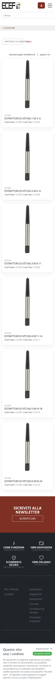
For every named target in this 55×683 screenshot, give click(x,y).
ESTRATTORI (9, 28)
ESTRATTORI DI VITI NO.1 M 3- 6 (22, 118)
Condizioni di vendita (36, 610)
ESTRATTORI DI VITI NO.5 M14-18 (23, 408)
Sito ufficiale (11, 589)
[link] (11, 5)
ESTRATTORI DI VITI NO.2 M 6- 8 (22, 191)
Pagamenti (35, 594)
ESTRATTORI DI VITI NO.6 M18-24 (23, 481)
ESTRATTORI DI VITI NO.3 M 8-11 (22, 263)
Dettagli (26, 84)
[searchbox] (21, 45)
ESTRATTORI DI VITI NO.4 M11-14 (23, 336)
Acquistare (35, 589)
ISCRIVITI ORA (28, 518)
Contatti (9, 594)
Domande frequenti (35, 619)
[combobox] (13, 42)
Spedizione (35, 599)
